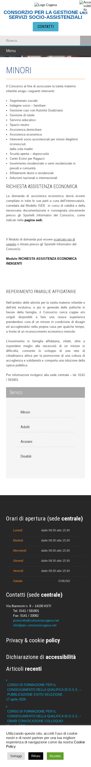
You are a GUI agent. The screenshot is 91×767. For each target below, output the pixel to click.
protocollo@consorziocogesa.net (36, 620)
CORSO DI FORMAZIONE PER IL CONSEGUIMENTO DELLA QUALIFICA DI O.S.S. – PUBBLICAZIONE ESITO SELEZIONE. (44, 689)
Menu (11, 51)
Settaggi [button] (16, 756)
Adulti (25, 427)
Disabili (26, 456)
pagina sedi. (34, 220)
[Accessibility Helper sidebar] (85, 6)
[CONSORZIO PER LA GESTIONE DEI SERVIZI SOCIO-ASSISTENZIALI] (45, 5)
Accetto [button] (55, 756)
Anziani (26, 442)
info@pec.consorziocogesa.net (35, 625)
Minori (25, 412)
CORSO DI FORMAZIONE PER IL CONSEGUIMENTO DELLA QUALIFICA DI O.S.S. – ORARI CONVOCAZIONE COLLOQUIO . (44, 716)
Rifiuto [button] (35, 756)
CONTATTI (46, 26)
